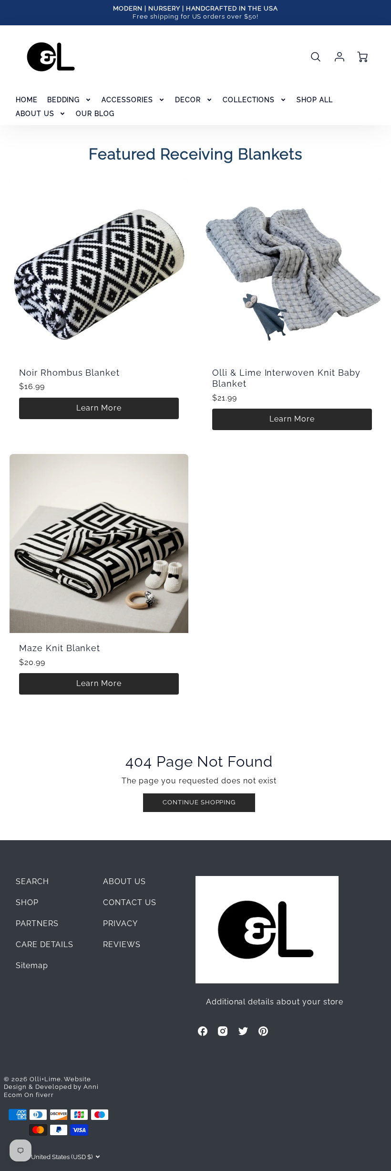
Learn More (99, 407)
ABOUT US (35, 113)
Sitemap (32, 965)
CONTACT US (129, 902)
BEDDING (63, 100)
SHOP (27, 902)
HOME (27, 100)
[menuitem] (26, 99)
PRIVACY (120, 923)
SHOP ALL (315, 100)
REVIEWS (122, 944)
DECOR (188, 100)
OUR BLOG (95, 113)
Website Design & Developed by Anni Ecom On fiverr (51, 1087)
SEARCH (32, 881)
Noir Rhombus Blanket (69, 373)
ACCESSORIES (127, 100)
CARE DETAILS (45, 944)
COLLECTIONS (249, 100)
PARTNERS (37, 923)
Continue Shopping (199, 802)
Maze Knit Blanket (59, 648)
